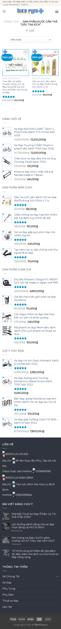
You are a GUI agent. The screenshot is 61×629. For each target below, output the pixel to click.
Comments (17, 531)
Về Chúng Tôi (10, 576)
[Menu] (4, 11)
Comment (16, 544)
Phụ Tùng (8, 588)
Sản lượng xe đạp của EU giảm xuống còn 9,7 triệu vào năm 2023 (33, 539)
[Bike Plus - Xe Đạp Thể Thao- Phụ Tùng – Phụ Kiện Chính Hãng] (30, 11)
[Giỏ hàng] (57, 11)
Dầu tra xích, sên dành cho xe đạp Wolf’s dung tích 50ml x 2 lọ (44, 84)
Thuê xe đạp (10, 600)
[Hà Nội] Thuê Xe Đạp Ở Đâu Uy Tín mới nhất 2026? (34, 515)
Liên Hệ (7, 606)
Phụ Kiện (8, 594)
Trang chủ (11, 21)
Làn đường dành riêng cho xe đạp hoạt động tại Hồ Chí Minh (33, 526)
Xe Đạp (6, 582)
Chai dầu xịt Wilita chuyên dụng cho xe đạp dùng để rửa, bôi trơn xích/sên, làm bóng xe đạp (14, 87)
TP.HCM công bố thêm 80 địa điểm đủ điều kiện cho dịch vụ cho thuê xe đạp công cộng (35, 553)
